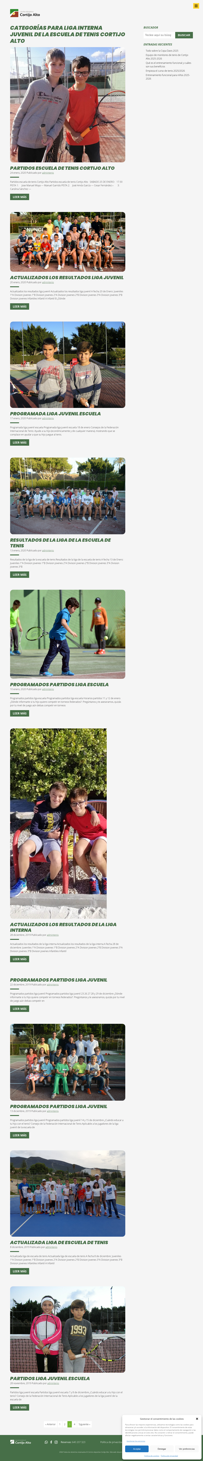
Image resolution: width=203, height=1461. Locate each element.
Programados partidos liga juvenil (58, 980)
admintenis (48, 172)
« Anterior (50, 1424)
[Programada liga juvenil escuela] (67, 406)
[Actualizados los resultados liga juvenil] (67, 270)
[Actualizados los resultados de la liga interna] (58, 917)
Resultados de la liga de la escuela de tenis (60, 543)
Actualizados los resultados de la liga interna (63, 927)
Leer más (19, 197)
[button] (197, 1418)
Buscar (184, 35)
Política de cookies (151, 1455)
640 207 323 (78, 1442)
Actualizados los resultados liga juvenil (67, 277)
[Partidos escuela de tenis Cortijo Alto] (67, 160)
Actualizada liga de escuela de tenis (59, 1242)
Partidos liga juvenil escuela (50, 1378)
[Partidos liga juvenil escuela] (67, 1371)
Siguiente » (84, 1424)
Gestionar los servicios (136, 1441)
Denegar (162, 1449)
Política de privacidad (169, 1455)
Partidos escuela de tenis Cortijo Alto (62, 168)
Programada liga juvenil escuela (55, 413)
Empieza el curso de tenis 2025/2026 (165, 70)
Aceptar (137, 1449)
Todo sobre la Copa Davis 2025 (162, 50)
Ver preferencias (187, 1449)
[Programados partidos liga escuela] (67, 677)
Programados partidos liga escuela (59, 684)
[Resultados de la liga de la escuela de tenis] (67, 532)
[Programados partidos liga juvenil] (67, 1099)
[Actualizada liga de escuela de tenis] (67, 1235)
